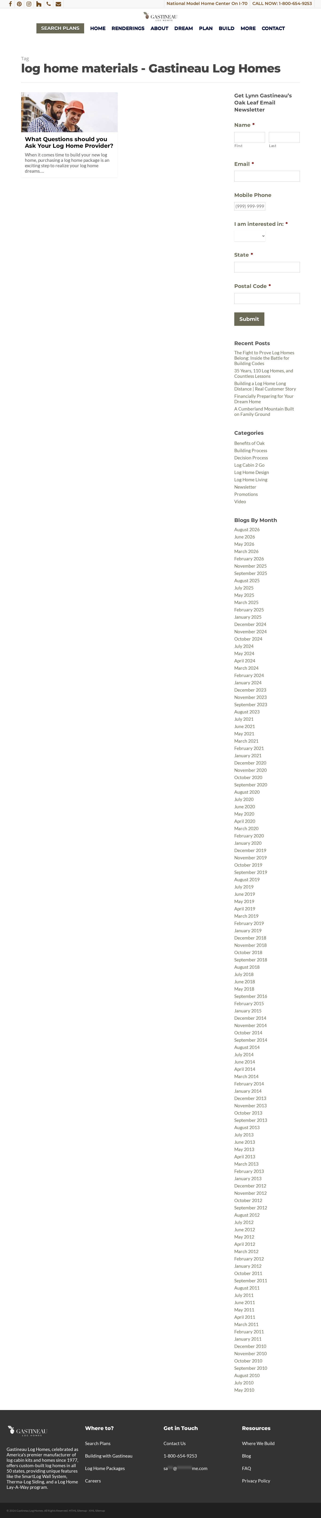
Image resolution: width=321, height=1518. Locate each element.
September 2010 (250, 1368)
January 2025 (248, 617)
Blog (246, 1455)
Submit (249, 319)
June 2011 (244, 1302)
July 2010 (244, 1382)
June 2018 (244, 981)
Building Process (250, 450)
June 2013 (244, 1142)
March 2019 (246, 916)
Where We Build (258, 1443)
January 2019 (248, 930)
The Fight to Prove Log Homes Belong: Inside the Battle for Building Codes (264, 358)
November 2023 (250, 697)
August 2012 (247, 1215)
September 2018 (250, 959)
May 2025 (244, 595)
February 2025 (249, 609)
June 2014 (244, 1061)
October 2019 (248, 865)
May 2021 (244, 733)
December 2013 (250, 1098)
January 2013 (248, 1178)
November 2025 (250, 566)
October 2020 (248, 777)
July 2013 (244, 1134)
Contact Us (175, 1443)
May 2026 (244, 544)
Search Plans (97, 1443)
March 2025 (246, 602)
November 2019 (250, 857)
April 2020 (244, 821)
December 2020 (250, 762)
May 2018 (244, 989)
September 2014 (250, 1040)
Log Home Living (250, 479)
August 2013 (247, 1127)
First (239, 145)
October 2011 (248, 1273)
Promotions (246, 494)
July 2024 (244, 646)
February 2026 (249, 558)
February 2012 (249, 1258)
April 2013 (244, 1156)
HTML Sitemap (78, 1510)
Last (273, 145)
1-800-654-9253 (180, 1455)
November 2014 (250, 1025)
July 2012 (244, 1222)
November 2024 (250, 631)
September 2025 (250, 573)
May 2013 (244, 1149)
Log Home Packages (105, 1468)
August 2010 (247, 1375)
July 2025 (244, 587)
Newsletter (245, 487)
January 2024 (248, 682)
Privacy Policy (256, 1480)
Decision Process (251, 457)
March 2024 (246, 668)
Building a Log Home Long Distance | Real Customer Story (265, 386)
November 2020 (250, 770)
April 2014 (244, 1069)
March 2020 (246, 828)
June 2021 (244, 726)
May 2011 (244, 1309)
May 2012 (244, 1236)
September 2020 (250, 784)
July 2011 (244, 1295)
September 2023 (250, 704)
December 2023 (250, 690)
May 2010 (244, 1390)
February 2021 (249, 748)
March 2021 (246, 741)
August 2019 (247, 879)
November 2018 (250, 945)
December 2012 (250, 1185)
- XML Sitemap (96, 1510)
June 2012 (244, 1229)
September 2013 (250, 1120)
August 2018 (247, 967)
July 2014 (244, 1054)
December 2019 (250, 850)
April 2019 (244, 908)
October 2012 (248, 1200)
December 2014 (250, 1018)
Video (240, 501)
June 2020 (244, 806)
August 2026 (247, 529)
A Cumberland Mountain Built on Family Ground (264, 411)
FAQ (246, 1468)
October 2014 (248, 1032)
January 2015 (248, 1010)
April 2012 (244, 1244)
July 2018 (244, 974)
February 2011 (249, 1331)
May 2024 (244, 653)
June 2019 (244, 894)
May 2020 (244, 814)
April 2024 (244, 660)
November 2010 (250, 1353)
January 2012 (248, 1266)
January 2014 (248, 1091)
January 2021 (248, 755)
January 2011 (248, 1339)
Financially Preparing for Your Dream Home (264, 398)
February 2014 (249, 1083)
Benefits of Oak (249, 443)
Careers (93, 1480)
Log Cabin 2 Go (249, 465)
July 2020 (244, 799)
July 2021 (244, 719)
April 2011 (244, 1317)
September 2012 (250, 1207)
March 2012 (246, 1251)
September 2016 (250, 996)
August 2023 (247, 711)
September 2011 (250, 1280)
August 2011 (247, 1288)
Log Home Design (251, 472)
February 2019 (249, 923)
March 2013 (246, 1164)
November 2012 (250, 1193)
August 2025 (247, 580)
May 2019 (244, 901)
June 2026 (244, 536)
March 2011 (246, 1324)
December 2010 (250, 1346)
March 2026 (246, 551)
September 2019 (250, 872)
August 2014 (247, 1047)
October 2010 (248, 1360)
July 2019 (244, 886)
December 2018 (250, 937)
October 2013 (248, 1113)
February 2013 (249, 1171)
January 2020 (248, 843)
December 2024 (250, 624)
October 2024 (248, 638)
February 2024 (249, 675)
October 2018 (248, 952)
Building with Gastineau (109, 1455)
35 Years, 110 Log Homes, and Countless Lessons (263, 373)
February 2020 (249, 835)
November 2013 (250, 1105)
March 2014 (246, 1076)
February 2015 (249, 1003)
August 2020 (247, 792)
